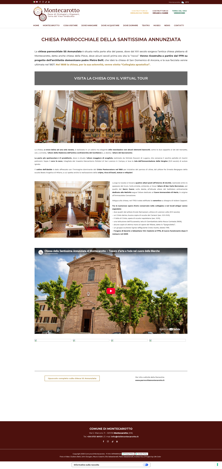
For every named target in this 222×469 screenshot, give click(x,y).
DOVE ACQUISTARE (110, 25)
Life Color (157, 457)
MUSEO (157, 25)
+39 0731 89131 (95, 436)
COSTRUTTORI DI (139, 12)
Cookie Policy (142, 454)
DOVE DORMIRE (130, 25)
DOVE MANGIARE (89, 25)
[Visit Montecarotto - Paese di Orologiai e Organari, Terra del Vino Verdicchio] (56, 14)
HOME (36, 25)
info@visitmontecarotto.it (124, 436)
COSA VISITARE (70, 25)
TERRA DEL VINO (179, 12)
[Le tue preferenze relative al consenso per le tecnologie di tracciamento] (217, 464)
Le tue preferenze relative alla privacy (122, 464)
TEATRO (146, 25)
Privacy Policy (129, 454)
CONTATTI (179, 25)
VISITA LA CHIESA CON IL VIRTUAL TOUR (111, 78)
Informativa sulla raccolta (86, 464)
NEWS (167, 25)
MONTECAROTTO (51, 25)
